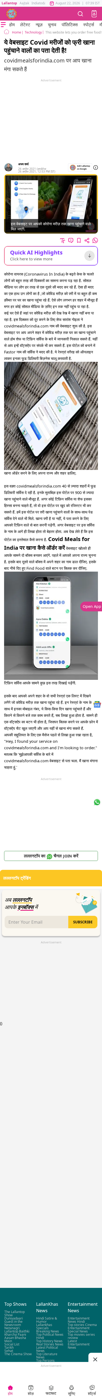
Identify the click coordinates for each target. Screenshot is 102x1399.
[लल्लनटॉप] (11, 13)
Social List (11, 1344)
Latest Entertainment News (78, 1344)
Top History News (49, 1341)
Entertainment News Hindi (78, 1320)
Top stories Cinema (82, 1324)
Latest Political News (47, 1349)
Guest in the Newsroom (13, 1323)
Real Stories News (49, 1344)
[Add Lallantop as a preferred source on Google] (80, 167)
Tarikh (9, 1347)
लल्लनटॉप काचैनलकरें (51, 856)
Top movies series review (81, 1336)
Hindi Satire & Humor (46, 1320)
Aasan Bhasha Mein (15, 1339)
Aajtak (24, 3)
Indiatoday (40, 3)
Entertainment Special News (78, 1330)
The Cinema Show (18, 1354)
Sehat (8, 1350)
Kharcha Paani (15, 1334)
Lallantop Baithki (16, 1331)
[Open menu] (3, 24)
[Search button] (80, 13)
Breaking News (47, 1331)
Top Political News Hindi (49, 1336)
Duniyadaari (13, 1318)
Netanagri (12, 1328)
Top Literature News (46, 1356)
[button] (94, 13)
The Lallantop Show (14, 1313)
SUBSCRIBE (82, 922)
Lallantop (9, 3)
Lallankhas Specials (44, 1326)
